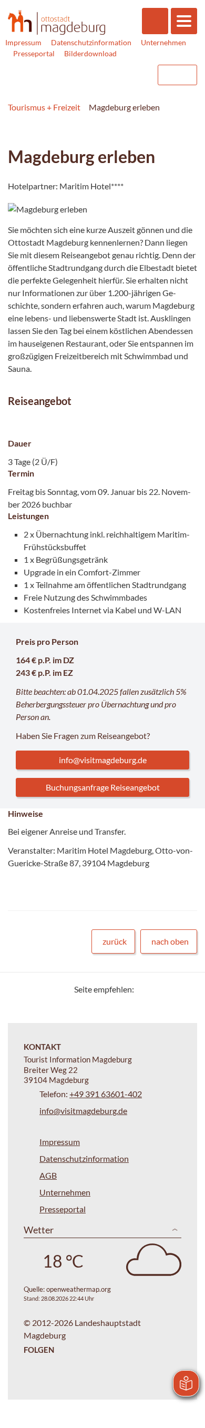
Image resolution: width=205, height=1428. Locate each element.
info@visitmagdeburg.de (103, 760)
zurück (114, 941)
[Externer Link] (82, 75)
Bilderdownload (90, 53)
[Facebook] (159, 989)
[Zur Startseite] (56, 22)
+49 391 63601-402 (105, 1094)
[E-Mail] (172, 989)
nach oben (170, 941)
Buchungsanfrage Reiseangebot (103, 787)
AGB (48, 1175)
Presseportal (34, 53)
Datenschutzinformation (91, 42)
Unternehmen (163, 42)
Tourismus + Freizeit (44, 107)
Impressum (23, 42)
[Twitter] (146, 989)
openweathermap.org (78, 1289)
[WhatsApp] (185, 989)
